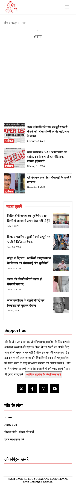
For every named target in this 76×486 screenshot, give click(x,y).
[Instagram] (43, 388)
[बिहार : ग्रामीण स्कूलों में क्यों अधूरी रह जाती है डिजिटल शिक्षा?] (61, 242)
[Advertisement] (38, 82)
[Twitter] (21, 388)
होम (6, 22)
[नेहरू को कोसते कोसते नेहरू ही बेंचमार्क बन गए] (61, 284)
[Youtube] (54, 388)
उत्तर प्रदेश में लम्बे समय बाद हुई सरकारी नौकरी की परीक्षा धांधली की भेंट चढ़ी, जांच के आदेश (48, 131)
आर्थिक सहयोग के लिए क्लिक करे (43, 374)
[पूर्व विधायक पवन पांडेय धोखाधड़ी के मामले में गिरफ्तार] (14, 183)
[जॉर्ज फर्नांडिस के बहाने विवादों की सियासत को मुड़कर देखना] (61, 305)
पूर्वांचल (9, 140)
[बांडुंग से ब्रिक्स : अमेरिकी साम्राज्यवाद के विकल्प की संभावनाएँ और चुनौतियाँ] (61, 263)
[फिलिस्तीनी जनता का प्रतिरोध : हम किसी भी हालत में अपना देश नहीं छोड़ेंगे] (61, 220)
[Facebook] (32, 388)
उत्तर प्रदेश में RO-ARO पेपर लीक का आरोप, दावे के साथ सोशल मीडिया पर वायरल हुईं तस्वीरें (47, 157)
